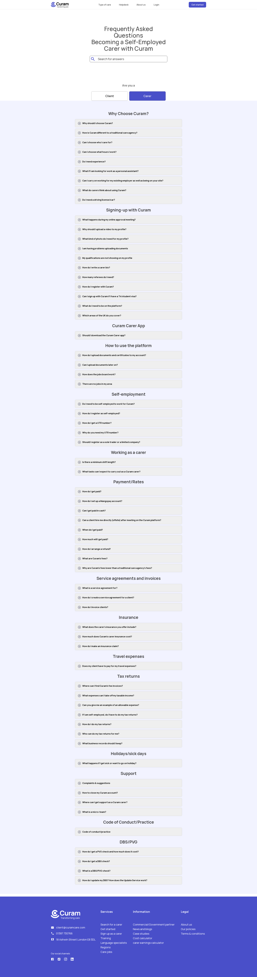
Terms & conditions (193, 933)
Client (109, 96)
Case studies (141, 933)
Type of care (104, 4)
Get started (197, 4)
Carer (147, 96)
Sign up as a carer (111, 933)
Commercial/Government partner (154, 924)
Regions (106, 947)
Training (106, 938)
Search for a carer (111, 924)
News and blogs (142, 929)
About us (141, 4)
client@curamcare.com (70, 927)
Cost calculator (142, 938)
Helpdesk (123, 4)
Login (156, 4)
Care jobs (106, 952)
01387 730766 (64, 933)
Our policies (188, 929)
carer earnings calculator (148, 943)
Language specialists (114, 943)
